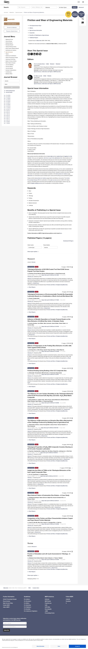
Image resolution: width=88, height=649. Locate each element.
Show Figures (31, 287)
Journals (6, 12)
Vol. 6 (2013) (7, 115)
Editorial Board (9, 43)
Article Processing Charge (12, 57)
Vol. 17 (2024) (7, 98)
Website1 (52, 64)
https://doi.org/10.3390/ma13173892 (50, 300)
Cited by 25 (30, 429)
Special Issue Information (35, 30)
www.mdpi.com (51, 156)
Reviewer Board (9, 44)
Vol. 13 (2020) (7, 104)
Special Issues (18, 12)
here (61, 233)
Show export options (33, 251)
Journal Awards (9, 68)
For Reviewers (27, 601)
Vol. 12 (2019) (7, 106)
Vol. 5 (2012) (7, 117)
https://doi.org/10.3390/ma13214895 (50, 275)
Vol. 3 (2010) (7, 120)
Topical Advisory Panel (11, 46)
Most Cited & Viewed (10, 63)
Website (49, 76)
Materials (12, 12)
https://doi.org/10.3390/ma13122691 (50, 374)
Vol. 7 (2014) (7, 114)
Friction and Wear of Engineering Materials (57, 284)
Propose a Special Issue (11, 31)
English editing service (36, 183)
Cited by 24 (30, 502)
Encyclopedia (48, 609)
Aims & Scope (9, 41)
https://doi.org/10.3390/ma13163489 (50, 559)
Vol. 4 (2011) (7, 118)
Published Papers (33, 37)
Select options (7, 623)
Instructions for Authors (11, 50)
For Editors (26, 603)
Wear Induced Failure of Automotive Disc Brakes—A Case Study (48, 495)
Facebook (68, 601)
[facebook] (37, 54)
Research (34, 546)
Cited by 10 (30, 404)
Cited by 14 (30, 376)
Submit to (11, 23)
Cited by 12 (30, 328)
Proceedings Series (49, 613)
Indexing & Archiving (10, 59)
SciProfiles (47, 607)
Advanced (81, 7)
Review (33, 262)
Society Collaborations (11, 70)
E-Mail (47, 64)
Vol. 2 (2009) (7, 121)
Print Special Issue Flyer (35, 25)
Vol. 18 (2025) (7, 97)
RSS (29, 588)
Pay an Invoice (6, 601)
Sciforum (47, 599)
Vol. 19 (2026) (7, 95)
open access (53, 180)
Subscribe (6, 630)
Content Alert (36, 588)
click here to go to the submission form (53, 158)
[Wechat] (40, 54)
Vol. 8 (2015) (7, 112)
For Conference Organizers (30, 611)
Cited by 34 (30, 276)
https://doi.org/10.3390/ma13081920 (49, 427)
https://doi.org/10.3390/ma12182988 (50, 524)
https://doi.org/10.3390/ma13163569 (50, 326)
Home (9, 39)
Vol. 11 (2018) (7, 107)
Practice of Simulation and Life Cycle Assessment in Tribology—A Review (49, 554)
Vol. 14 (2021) (7, 103)
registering (59, 156)
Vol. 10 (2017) (7, 109)
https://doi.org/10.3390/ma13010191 (49, 476)
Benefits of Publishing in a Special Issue (39, 35)
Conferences (9, 72)
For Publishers (27, 607)
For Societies (27, 609)
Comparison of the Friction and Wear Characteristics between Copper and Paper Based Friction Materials (50, 519)
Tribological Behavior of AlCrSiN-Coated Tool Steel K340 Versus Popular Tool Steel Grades (48, 270)
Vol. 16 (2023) (7, 100)
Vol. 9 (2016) (7, 110)
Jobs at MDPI (6, 607)
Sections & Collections (11, 55)
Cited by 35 (30, 301)
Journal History (9, 66)
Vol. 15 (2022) (7, 101)
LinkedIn (68, 599)
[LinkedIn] (34, 54)
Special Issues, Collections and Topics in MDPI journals (47, 71)
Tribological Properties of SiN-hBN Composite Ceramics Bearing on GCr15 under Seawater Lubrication (50, 448)
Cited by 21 (30, 353)
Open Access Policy (8, 603)
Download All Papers (68, 241)
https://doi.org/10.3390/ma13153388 (50, 351)
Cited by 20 (30, 525)
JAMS (46, 611)
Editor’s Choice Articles (11, 61)
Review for (12, 27)
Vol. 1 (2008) (7, 123)
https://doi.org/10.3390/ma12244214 (50, 500)
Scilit (46, 605)
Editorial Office (9, 73)
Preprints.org (48, 603)
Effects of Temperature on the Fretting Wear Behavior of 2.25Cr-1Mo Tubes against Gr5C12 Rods (50, 346)
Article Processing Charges (10, 599)
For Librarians (27, 605)
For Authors (27, 599)
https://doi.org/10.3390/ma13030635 (49, 452)
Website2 (58, 64)
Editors (31, 28)
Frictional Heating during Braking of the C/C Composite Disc (47, 370)
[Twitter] (32, 54)
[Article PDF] (72, 267)
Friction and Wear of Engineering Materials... (34, 12)
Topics (7, 54)
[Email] (29, 54)
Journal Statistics (9, 64)
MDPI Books (48, 601)
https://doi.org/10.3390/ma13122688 (50, 403)
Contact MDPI (6, 605)
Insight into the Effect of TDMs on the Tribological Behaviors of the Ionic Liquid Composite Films (49, 471)
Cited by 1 (30, 477)
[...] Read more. (35, 283)
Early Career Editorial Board (12, 48)
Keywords (31, 33)
